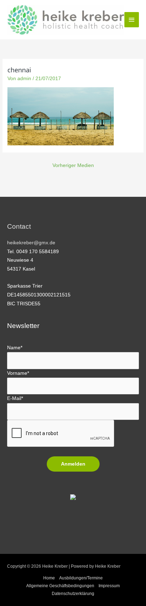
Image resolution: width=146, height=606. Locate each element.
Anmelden (73, 464)
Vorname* (18, 373)
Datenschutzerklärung (73, 593)
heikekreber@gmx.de (31, 242)
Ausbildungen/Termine (81, 578)
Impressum (109, 585)
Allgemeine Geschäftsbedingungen (60, 585)
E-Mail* (15, 398)
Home (49, 578)
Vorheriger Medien (73, 165)
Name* (14, 347)
